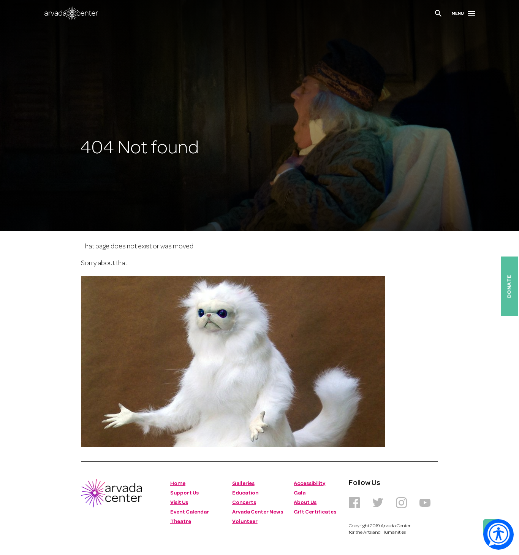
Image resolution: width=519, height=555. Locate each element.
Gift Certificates (315, 512)
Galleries (243, 483)
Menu (458, 14)
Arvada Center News (257, 512)
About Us (305, 502)
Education (245, 493)
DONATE (509, 286)
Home (177, 483)
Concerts (244, 502)
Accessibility (309, 483)
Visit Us (179, 502)
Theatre (180, 521)
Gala (299, 493)
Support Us (184, 493)
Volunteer (245, 521)
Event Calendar (189, 512)
